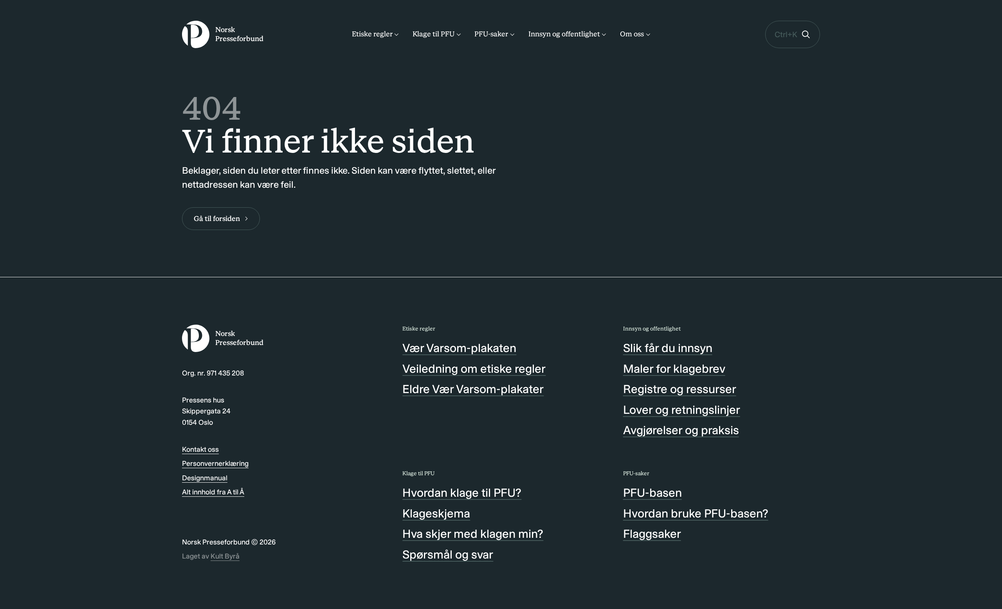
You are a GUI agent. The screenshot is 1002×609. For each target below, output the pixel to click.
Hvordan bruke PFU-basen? (695, 514)
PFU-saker (491, 34)
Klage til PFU (433, 34)
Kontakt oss (200, 449)
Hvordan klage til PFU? (461, 493)
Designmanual (204, 478)
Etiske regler (372, 34)
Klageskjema (436, 514)
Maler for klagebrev (674, 369)
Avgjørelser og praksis (681, 430)
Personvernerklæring (215, 463)
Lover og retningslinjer (681, 410)
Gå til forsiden (217, 218)
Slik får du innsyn (667, 348)
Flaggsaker (652, 534)
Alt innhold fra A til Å (213, 492)
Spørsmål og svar (447, 555)
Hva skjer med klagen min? (472, 534)
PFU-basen (652, 493)
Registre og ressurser (679, 389)
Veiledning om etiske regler (474, 369)
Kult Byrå (225, 556)
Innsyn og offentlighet (564, 34)
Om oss (632, 34)
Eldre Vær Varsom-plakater (473, 389)
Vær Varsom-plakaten (459, 348)
